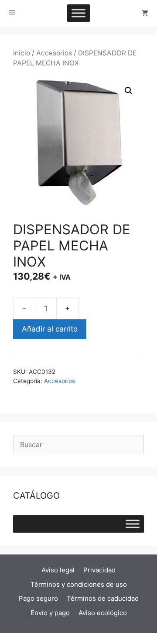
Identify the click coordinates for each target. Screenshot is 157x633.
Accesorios (54, 53)
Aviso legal (58, 570)
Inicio (21, 53)
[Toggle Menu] (78, 13)
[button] (129, 91)
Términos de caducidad (103, 598)
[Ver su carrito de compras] (145, 13)
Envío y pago (50, 613)
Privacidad (99, 570)
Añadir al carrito (50, 329)
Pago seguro (38, 598)
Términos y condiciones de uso (79, 584)
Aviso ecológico (102, 613)
